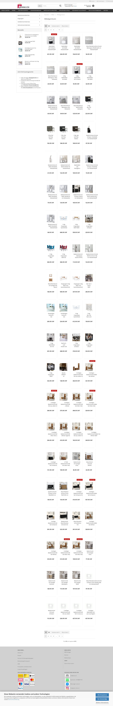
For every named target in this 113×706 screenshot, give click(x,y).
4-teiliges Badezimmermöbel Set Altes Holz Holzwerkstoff (91, 404)
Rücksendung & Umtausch (24, 661)
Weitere (106, 10)
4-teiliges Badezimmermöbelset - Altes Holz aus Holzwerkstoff (54, 434)
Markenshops (67, 658)
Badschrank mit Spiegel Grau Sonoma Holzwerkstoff (90, 552)
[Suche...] (60, 5)
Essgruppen (20, 18)
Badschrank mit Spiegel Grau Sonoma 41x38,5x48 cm (77, 463)
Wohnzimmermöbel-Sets (24, 25)
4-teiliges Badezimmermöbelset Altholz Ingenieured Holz (67, 434)
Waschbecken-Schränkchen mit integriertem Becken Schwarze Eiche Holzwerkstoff (78, 523)
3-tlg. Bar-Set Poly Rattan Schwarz (89, 107)
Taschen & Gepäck (23, 10)
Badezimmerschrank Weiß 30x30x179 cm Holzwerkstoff (66, 166)
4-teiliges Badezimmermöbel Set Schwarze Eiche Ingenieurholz (91, 493)
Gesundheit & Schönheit (79, 10)
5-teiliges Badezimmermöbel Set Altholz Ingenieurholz (91, 374)
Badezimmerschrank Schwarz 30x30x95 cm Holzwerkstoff (92, 137)
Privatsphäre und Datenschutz (25, 666)
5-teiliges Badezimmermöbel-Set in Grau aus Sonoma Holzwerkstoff (79, 612)
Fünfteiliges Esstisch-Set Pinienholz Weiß (64, 315)
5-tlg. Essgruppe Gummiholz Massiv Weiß (77, 315)
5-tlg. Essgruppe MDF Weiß (76, 226)
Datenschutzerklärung (13, 699)
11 (59, 30)
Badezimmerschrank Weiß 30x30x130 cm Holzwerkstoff (53, 107)
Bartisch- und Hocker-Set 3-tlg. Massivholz (64, 344)
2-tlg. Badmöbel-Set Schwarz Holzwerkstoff (77, 77)
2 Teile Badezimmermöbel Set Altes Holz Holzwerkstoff (66, 463)
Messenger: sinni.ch (75, 684)
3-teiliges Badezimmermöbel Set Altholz (91, 523)
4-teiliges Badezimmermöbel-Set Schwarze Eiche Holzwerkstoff (79, 493)
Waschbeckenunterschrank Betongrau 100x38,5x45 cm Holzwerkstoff (55, 77)
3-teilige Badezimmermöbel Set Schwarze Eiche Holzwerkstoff (53, 523)
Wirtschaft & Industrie (50, 10)
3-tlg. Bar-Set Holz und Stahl (88, 315)
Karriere (66, 655)
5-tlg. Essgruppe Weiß (51, 374)
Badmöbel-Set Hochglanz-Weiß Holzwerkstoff (77, 166)
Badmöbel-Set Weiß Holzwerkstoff (64, 47)
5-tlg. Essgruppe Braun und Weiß (89, 344)
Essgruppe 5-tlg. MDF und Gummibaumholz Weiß (65, 285)
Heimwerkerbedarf (35, 10)
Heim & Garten (5, 10)
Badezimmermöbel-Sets (23, 15)
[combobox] (56, 26)
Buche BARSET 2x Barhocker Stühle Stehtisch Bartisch (63, 374)
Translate (76, 6)
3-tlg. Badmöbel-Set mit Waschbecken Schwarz (52, 344)
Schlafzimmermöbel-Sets (24, 22)
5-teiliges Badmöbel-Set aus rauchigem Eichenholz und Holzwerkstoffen (90, 612)
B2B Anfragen (67, 652)
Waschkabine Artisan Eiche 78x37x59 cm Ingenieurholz (64, 493)
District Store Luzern (69, 663)
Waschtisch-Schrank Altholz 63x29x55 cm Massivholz (89, 463)
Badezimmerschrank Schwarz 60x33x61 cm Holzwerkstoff (79, 196)
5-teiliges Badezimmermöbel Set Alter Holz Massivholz (79, 404)
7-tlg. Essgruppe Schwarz (76, 344)
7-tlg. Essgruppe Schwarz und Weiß (89, 226)
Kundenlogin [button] (101, 1)
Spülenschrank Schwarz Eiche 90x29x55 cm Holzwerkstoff (52, 493)
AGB (19, 664)
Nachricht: (72, 680)
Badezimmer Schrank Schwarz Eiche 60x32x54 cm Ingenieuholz (51, 612)
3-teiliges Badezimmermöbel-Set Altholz (53, 552)
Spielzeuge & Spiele (64, 10)
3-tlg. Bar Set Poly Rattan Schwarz (63, 137)
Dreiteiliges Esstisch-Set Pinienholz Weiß (51, 315)
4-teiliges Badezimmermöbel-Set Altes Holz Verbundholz (79, 552)
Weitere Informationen (102, 702)
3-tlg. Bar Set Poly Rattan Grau (50, 137)
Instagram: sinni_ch (74, 688)
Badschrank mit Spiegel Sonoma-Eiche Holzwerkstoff (52, 582)
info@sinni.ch (73, 675)
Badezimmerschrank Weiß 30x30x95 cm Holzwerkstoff (53, 166)
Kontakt (19, 655)
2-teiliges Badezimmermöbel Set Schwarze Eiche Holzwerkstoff (53, 463)
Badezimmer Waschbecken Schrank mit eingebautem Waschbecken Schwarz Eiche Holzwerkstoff (64, 523)
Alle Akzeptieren (102, 695)
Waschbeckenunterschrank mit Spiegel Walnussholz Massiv (55, 285)
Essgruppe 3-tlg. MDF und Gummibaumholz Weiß (78, 285)
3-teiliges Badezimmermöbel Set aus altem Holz (79, 374)
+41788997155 (78, 680)
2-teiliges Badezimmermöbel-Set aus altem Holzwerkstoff (66, 612)
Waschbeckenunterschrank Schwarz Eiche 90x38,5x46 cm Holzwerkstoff (93, 582)
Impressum (20, 652)
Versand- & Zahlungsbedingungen (25, 658)
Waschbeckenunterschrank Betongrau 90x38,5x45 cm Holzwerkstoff (93, 47)
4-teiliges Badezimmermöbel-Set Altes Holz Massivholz (66, 552)
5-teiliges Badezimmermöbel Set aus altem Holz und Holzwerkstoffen (53, 404)
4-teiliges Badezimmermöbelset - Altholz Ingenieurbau (67, 404)
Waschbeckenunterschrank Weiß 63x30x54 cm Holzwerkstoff (81, 107)
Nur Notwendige (102, 699)
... (56, 30)
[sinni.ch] (26, 5)
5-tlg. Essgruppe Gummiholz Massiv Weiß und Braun (64, 226)
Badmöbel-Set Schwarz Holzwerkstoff (52, 47)
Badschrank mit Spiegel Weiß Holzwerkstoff (77, 582)
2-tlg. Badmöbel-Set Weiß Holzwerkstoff (64, 77)
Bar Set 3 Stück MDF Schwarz (88, 285)
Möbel (14, 10)
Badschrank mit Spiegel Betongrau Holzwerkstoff (64, 582)
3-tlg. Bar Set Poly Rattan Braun (76, 137)
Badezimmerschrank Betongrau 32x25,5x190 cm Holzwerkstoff (79, 255)
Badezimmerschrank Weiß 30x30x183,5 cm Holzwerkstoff (66, 196)
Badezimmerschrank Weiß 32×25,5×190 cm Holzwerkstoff (92, 255)
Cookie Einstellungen (22, 669)
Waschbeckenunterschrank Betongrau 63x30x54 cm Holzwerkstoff (68, 107)
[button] (92, 1)
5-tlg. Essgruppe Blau (51, 255)
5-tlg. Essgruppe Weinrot (64, 255)
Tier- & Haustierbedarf (95, 10)
